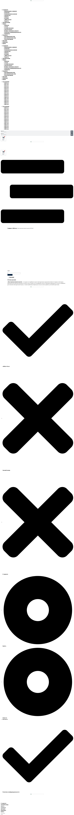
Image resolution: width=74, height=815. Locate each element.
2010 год (6, 83)
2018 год (6, 94)
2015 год (6, 90)
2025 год (6, 104)
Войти (4, 43)
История (6, 18)
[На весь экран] (3, 813)
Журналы (6, 25)
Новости (6, 21)
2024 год (6, 102)
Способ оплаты (8, 29)
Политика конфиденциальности (12, 32)
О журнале (5, 9)
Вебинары (5, 42)
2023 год (6, 101)
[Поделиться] (2, 813)
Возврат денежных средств (11, 30)
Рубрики (6, 16)
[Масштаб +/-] (4, 813)
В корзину (10, 274)
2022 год (6, 100)
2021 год (6, 98)
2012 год (6, 86)
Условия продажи (8, 28)
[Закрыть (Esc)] (1, 813)
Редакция (6, 12)
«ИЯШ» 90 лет (7, 19)
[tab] (38, 277)
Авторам (5, 40)
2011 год (6, 84)
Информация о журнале (10, 11)
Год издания (6, 81)
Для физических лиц (9, 36)
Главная (9, 228)
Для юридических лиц (10, 37)
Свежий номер (6, 22)
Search (2, 131)
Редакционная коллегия (10, 14)
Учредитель (7, 15)
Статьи (6, 26)
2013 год (6, 87)
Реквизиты (7, 33)
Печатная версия (8, 39)
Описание (11, 277)
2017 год (6, 93)
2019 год (6, 95)
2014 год (6, 88)
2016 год (6, 91)
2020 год (6, 97)
